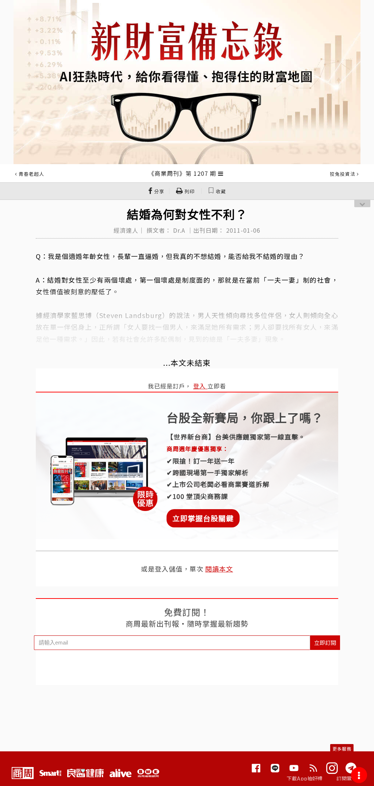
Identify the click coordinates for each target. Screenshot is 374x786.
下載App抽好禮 (305, 778)
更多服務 (341, 749)
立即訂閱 (325, 642)
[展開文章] (221, 173)
